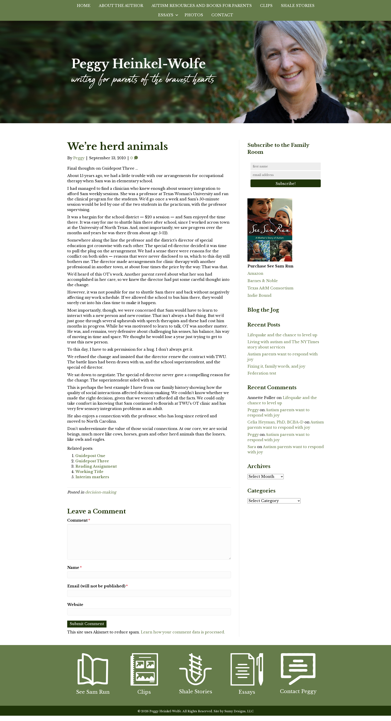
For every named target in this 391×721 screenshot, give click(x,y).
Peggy (253, 410)
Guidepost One (90, 456)
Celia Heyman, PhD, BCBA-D (275, 422)
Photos (194, 15)
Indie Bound (259, 295)
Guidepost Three (92, 461)
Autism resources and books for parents (202, 5)
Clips (266, 5)
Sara (251, 447)
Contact (222, 15)
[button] (176, 15)
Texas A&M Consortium (270, 288)
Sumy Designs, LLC (239, 711)
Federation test (261, 373)
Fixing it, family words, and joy (276, 366)
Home (83, 5)
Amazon (255, 273)
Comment (78, 520)
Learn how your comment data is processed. (183, 632)
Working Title (89, 471)
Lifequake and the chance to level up (282, 335)
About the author (121, 5)
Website (75, 604)
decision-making (100, 492)
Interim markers (92, 477)
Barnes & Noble (262, 281)
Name (74, 567)
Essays (165, 15)
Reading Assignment (96, 466)
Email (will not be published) (97, 586)
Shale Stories (297, 5)
